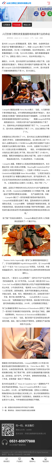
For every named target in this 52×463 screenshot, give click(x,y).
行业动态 (16, 24)
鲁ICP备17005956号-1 (15, 454)
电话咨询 (46, 461)
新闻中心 (33, 461)
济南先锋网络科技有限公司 (35, 433)
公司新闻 (6, 24)
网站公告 (27, 24)
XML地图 (27, 454)
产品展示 (20, 461)
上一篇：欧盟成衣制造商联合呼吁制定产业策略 (18, 407)
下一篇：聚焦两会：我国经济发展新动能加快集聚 (18, 410)
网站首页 (7, 461)
